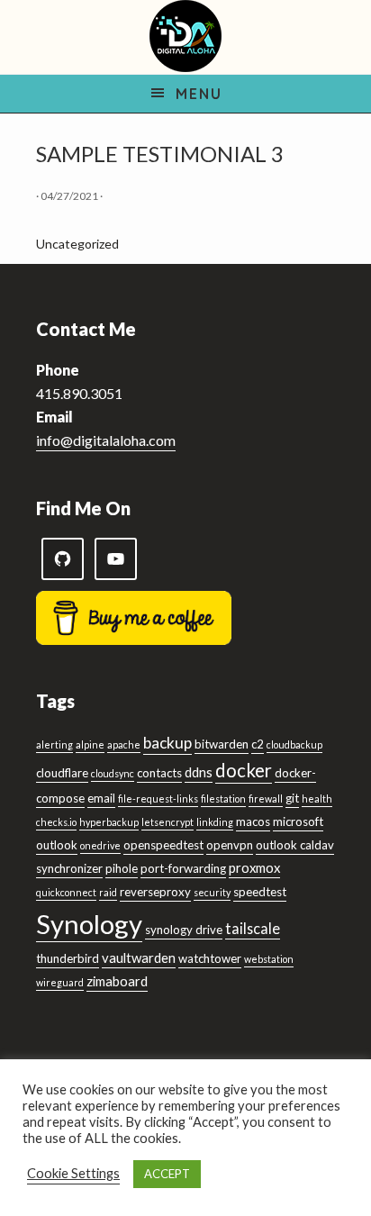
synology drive (183, 929)
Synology (89, 923)
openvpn (229, 845)
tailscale (252, 928)
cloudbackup (294, 744)
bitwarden (222, 744)
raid (108, 892)
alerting (54, 744)
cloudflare (62, 773)
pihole (121, 868)
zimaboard (117, 981)
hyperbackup (109, 822)
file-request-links (158, 798)
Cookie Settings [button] (73, 1173)
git (292, 798)
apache (123, 744)
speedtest (259, 892)
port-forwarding (183, 868)
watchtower (209, 958)
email (101, 798)
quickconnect (66, 892)
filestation (223, 798)
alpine (90, 744)
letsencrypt (167, 822)
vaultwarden (139, 957)
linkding (214, 822)
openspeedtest (163, 845)
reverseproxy (155, 892)
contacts (159, 773)
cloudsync (112, 773)
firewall (266, 798)
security (212, 892)
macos (253, 821)
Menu (199, 94)
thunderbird (67, 958)
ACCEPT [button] (167, 1173)
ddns (199, 772)
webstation (269, 959)
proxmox (254, 867)
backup (167, 742)
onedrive (100, 845)
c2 (257, 744)
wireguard (60, 982)
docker (243, 770)
